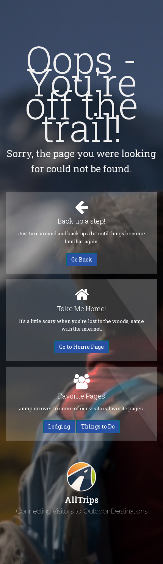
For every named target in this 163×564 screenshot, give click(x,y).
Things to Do (98, 426)
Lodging (59, 426)
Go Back (81, 259)
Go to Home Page (81, 346)
